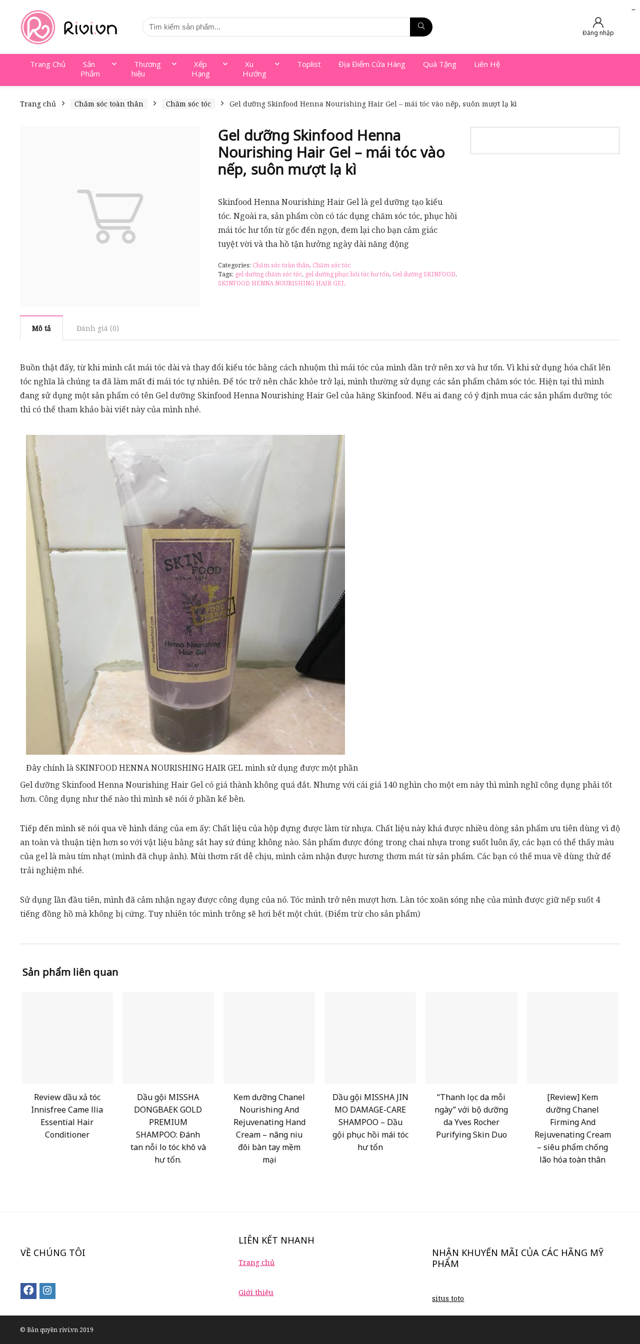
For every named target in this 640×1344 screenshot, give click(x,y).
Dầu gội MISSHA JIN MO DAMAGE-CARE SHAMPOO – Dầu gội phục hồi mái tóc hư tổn (370, 1122)
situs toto (448, 1298)
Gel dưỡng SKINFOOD (424, 274)
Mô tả (41, 328)
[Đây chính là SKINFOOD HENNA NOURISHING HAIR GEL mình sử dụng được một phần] (185, 441)
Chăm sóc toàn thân (109, 103)
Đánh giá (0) (97, 328)
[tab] (41, 327)
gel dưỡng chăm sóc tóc (268, 274)
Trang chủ (38, 103)
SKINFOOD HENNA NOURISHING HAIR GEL (282, 283)
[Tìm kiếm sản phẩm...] (421, 26)
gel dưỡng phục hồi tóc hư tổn (347, 274)
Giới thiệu (256, 1292)
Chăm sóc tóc (188, 103)
